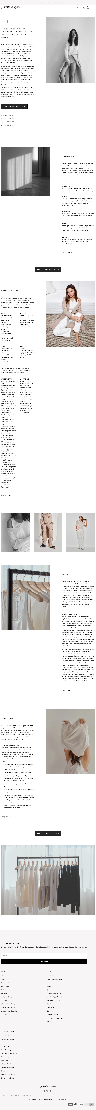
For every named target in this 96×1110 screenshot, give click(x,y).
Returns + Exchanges (8, 1074)
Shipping (4, 1071)
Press (49, 1021)
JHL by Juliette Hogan (8, 1004)
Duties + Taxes (49, 1099)
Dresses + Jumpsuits (8, 983)
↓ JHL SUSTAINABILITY (8, 118)
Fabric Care (5, 1057)
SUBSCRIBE (44, 961)
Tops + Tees (5, 986)
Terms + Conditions (7, 1078)
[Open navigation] (92, 7)
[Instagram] (47, 1091)
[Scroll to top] (91, 1105)
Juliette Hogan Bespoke (9, 1011)
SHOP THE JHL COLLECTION (14, 106)
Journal (49, 983)
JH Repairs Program (7, 1067)
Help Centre (5, 1043)
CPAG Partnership (53, 1014)
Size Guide (4, 1060)
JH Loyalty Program (7, 1039)
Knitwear (4, 993)
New (2, 979)
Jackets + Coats (6, 997)
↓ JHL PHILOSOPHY (7, 115)
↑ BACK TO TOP (67, 252)
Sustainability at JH (53, 1000)
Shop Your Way (6, 1050)
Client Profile (5, 1036)
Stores (49, 986)
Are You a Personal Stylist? (56, 1018)
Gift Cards (4, 1014)
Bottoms (4, 990)
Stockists (50, 990)
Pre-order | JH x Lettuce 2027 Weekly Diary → (48, 2)
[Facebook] (45, 1091)
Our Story (50, 976)
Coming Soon (5, 976)
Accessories (5, 1000)
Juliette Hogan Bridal (8, 1007)
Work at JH (50, 1007)
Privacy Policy (61, 1099)
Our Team (50, 1004)
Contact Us (5, 1046)
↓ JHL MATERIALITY (7, 122)
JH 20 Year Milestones (54, 979)
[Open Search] (77, 8)
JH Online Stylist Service (9, 1053)
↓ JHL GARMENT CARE (8, 125)
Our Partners (51, 1011)
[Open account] (80, 8)
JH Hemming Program (8, 1064)
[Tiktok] (50, 1091)
